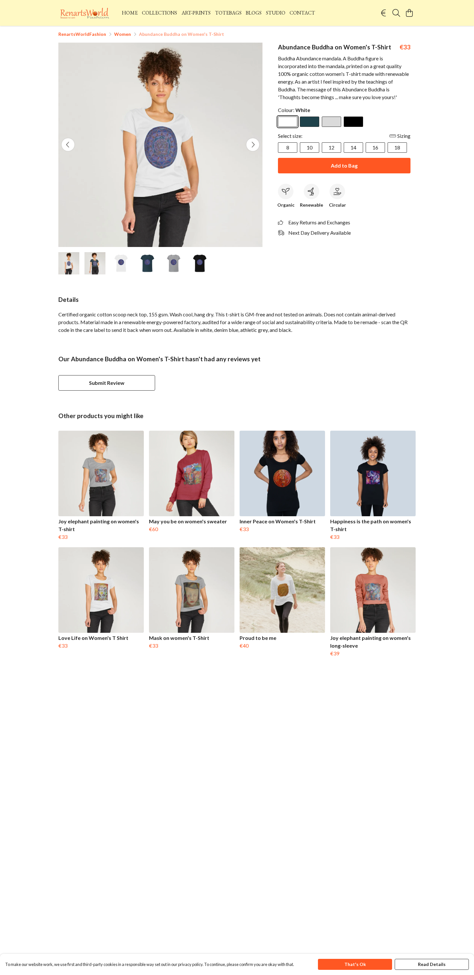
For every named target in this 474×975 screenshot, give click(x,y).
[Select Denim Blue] (309, 122)
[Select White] (287, 122)
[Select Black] (353, 122)
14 (353, 147)
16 (375, 147)
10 (309, 147)
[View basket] (409, 12)
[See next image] (252, 144)
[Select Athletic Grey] (331, 122)
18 (397, 147)
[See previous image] (68, 144)
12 (331, 147)
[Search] (396, 12)
